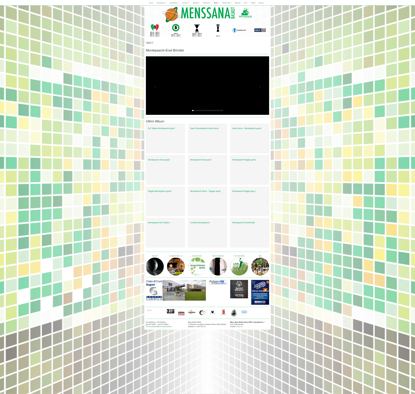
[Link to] (176, 290)
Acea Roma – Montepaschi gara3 (246, 128)
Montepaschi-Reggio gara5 (244, 159)
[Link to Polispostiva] (234, 314)
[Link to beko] (260, 292)
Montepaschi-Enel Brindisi (243, 222)
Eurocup (185, 3)
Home (151, 3)
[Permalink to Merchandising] (218, 266)
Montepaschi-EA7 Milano (159, 222)
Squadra (196, 3)
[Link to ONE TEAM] (239, 289)
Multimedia (227, 3)
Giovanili (206, 3)
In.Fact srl (238, 328)
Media (253, 3)
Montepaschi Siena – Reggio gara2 (205, 191)
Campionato (160, 3)
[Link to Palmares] (155, 30)
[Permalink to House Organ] (197, 266)
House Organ (197, 256)
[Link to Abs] (244, 313)
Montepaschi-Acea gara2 (159, 159)
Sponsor (238, 3)
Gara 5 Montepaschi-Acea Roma (204, 128)
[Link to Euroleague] (239, 30)
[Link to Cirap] (202, 314)
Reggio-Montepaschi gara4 (159, 191)
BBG (260, 256)
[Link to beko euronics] (218, 292)
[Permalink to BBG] (260, 266)
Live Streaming (239, 256)
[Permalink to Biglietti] (155, 266)
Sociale (261, 3)
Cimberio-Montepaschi (200, 222)
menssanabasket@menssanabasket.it (159, 328)
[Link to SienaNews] (181, 314)
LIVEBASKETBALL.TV (175, 256)
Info (245, 3)
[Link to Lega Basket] (260, 30)
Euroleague (174, 3)
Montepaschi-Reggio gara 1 (244, 191)
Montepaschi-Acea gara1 (201, 159)
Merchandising (218, 256)
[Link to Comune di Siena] (212, 313)
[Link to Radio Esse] (191, 313)
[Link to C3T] (170, 313)
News (216, 3)
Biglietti (155, 256)
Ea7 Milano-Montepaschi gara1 (161, 128)
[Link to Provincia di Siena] (223, 313)
